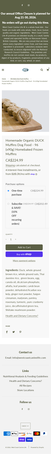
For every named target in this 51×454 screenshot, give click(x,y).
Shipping (10, 165)
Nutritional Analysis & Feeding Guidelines (25, 376)
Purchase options (15, 183)
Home (4, 79)
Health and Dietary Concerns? (22, 315)
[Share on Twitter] (14, 331)
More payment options (24, 260)
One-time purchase (17, 192)
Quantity (9, 234)
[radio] (9, 191)
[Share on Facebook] (7, 331)
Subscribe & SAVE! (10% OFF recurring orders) (17, 213)
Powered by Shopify (37, 447)
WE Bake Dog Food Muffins (19, 79)
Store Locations (25, 390)
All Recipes (25, 385)
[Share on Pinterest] (20, 331)
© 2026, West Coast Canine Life (15, 447)
